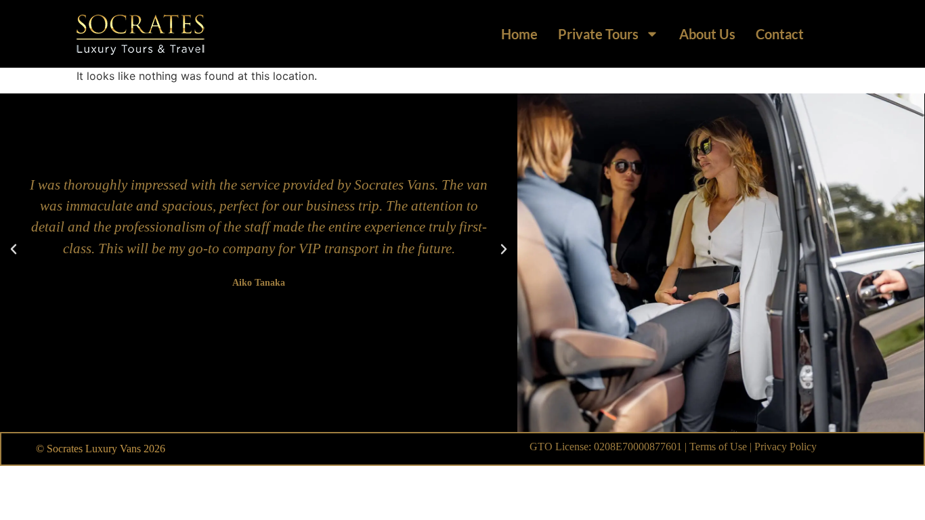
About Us (707, 34)
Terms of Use (718, 446)
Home (519, 34)
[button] (13, 249)
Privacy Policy (785, 446)
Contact (780, 34)
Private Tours (598, 34)
